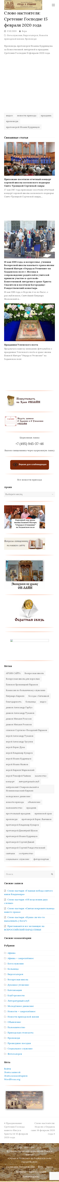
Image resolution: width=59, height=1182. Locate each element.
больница (31, 701)
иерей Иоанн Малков (17, 764)
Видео (49, 1166)
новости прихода (26, 115)
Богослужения (14, 35)
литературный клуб (29, 781)
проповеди (12, 121)
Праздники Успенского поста (21, 344)
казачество (40, 776)
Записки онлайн (37, 1171)
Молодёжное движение (21, 1006)
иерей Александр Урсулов (19, 741)
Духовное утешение (18, 984)
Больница (13, 968)
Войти (7, 1068)
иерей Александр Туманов (19, 736)
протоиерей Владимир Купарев (22, 825)
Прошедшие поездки (19, 1043)
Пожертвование (31, 1176)
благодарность (13, 701)
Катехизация (15, 990)
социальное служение (17, 859)
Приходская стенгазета (20, 1032)
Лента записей (12, 1072)
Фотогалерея (15, 1053)
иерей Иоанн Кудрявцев (18, 758)
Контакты (21, 1171)
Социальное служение (20, 1048)
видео (9, 115)
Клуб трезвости (16, 995)
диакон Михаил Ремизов (19, 724)
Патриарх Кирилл (15, 696)
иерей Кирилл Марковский (20, 770)
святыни (10, 853)
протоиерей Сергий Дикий (20, 842)
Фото (40, 1166)
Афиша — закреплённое (21, 958)
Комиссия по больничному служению (25, 690)
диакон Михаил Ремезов (19, 718)
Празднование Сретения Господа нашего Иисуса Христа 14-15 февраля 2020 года (16, 1130)
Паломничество (16, 1027)
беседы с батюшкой (38, 696)
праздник (46, 115)
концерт (10, 781)
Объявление (14, 1022)
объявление (34, 802)
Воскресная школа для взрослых (23, 679)
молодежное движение (18, 796)
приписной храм (43, 813)
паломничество (14, 808)
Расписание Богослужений (20, 1166)
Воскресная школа (34, 673)
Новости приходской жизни (23, 1016)
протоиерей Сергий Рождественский (25, 847)
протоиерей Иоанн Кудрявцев (23, 127)
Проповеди (30, 39)
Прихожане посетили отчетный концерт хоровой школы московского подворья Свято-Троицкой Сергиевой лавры (27, 182)
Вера (24, 31)
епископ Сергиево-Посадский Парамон (26, 730)
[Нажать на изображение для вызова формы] (30, 621)
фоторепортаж (41, 859)
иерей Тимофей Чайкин (18, 776)
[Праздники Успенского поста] (29, 322)
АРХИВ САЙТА (13, 673)
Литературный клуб (18, 1000)
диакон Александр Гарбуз (19, 707)
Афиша (11, 953)
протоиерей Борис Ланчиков (36, 819)
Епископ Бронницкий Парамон (22, 684)
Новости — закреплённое (22, 1011)
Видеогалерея (30, 35)
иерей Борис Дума (15, 747)
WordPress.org (12, 1079)
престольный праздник (18, 813)
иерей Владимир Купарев (19, 753)
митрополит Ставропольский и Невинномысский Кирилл (22, 789)
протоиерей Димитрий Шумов (22, 830)
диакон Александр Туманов (20, 713)
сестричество (26, 853)
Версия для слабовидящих (32, 464)
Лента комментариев (15, 1075)
